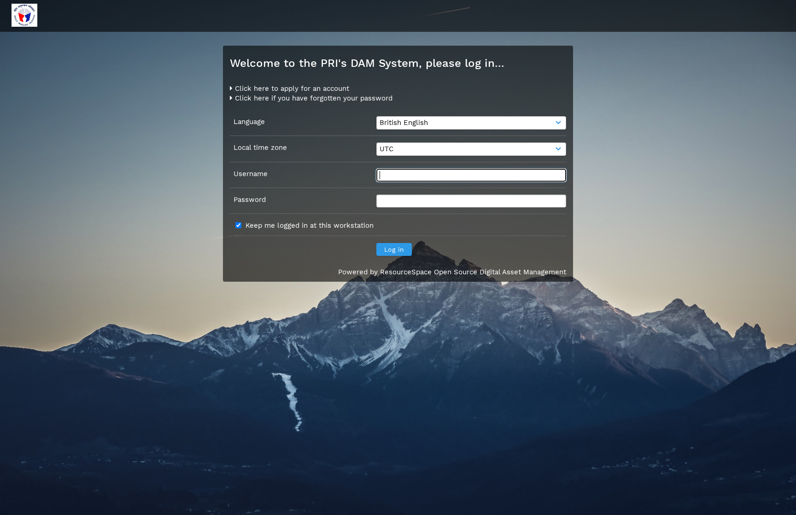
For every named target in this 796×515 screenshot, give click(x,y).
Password (250, 199)
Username (251, 174)
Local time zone (260, 147)
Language (249, 122)
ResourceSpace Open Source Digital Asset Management (473, 272)
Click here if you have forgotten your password (312, 98)
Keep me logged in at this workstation (310, 225)
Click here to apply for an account (291, 88)
